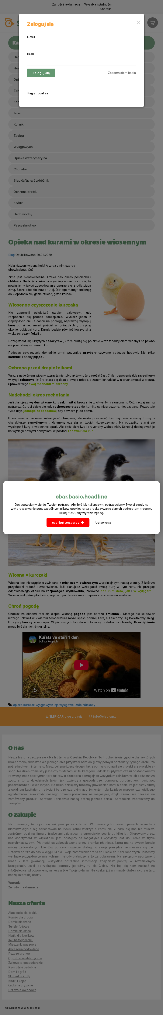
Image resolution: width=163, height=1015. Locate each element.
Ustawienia (103, 523)
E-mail (31, 37)
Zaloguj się (41, 73)
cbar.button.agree (65, 523)
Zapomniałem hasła (122, 73)
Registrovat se (37, 93)
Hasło (31, 53)
